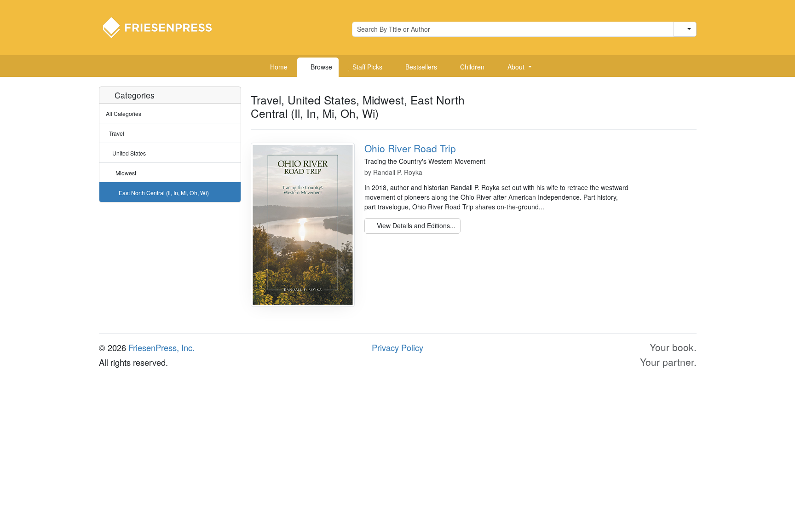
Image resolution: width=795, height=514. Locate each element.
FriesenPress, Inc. (161, 347)
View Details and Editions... (415, 225)
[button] (516, 67)
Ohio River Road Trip (410, 148)
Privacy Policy (397, 347)
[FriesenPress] (163, 26)
